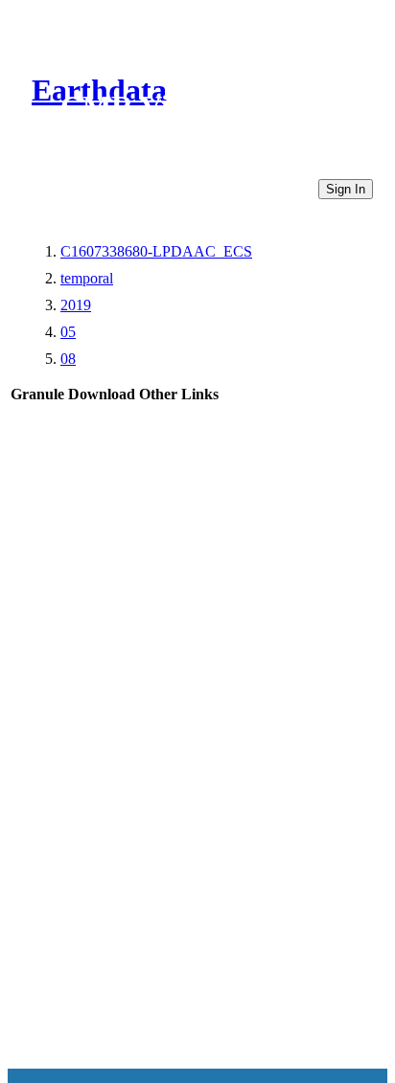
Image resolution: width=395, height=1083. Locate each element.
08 (68, 358)
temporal (86, 278)
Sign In (345, 189)
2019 (75, 305)
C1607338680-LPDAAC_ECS (156, 251)
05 (68, 332)
